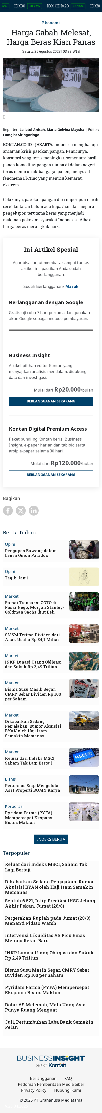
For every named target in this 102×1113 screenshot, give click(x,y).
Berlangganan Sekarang (51, 401)
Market (12, 596)
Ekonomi (51, 22)
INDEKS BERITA (51, 839)
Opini (10, 544)
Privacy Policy (33, 1090)
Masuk (71, 286)
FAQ (68, 1078)
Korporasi (14, 806)
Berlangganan (43, 1078)
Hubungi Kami (67, 1090)
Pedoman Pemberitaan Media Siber (51, 1084)
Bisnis (10, 779)
